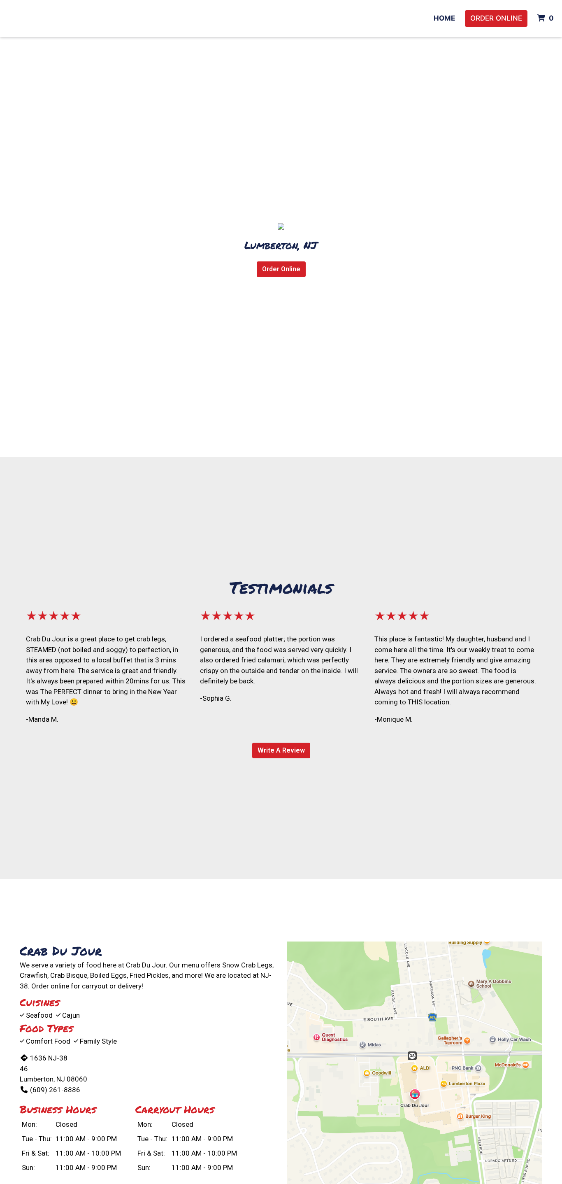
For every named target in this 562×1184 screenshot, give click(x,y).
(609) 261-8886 (55, 1090)
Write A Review (281, 750)
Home (444, 18)
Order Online (496, 18)
